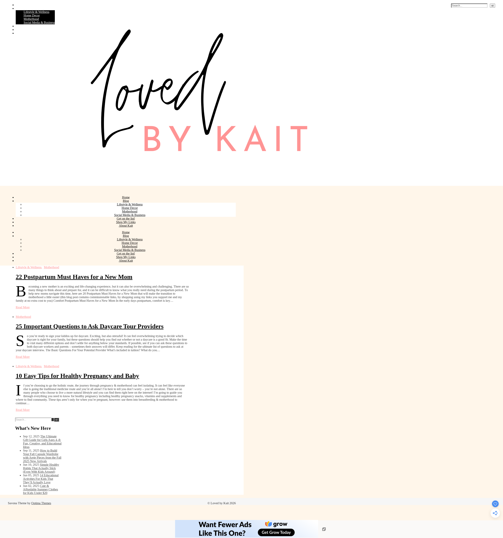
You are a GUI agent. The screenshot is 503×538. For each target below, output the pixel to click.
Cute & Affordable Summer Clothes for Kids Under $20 (40, 489)
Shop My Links (25, 29)
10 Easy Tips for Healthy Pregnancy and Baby (77, 375)
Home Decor (32, 15)
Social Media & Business (39, 22)
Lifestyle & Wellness (36, 12)
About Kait (23, 33)
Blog (19, 8)
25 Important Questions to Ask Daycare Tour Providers (89, 326)
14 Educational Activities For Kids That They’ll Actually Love (41, 479)
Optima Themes (41, 503)
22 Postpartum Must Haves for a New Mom (74, 276)
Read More (23, 307)
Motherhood (31, 19)
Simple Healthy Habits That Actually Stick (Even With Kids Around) (41, 468)
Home (19, 4)
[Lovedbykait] (192, 184)
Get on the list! (25, 26)
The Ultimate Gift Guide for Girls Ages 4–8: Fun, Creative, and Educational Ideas (42, 442)
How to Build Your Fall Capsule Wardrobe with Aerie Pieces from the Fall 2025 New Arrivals (42, 456)
